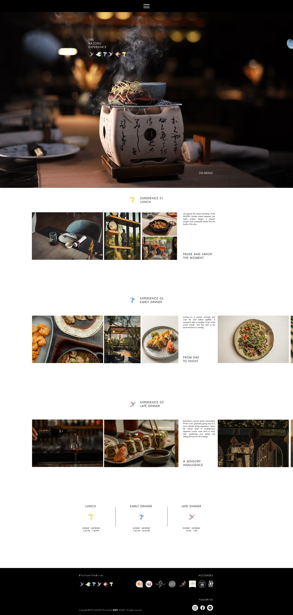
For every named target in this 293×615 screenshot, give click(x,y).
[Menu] (146, 6)
